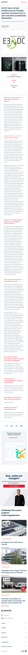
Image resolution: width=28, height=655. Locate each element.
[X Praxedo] (23, 651)
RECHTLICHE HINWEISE (6, 646)
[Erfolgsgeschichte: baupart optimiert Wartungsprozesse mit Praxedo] (14, 556)
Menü (25, 2)
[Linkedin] (11, 426)
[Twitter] (16, 426)
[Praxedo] (4, 2)
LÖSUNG (3, 623)
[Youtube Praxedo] (26, 651)
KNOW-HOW (4, 637)
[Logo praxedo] (14, 610)
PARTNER (3, 627)
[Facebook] (7, 426)
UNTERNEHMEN (4, 642)
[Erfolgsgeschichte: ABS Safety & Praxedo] (14, 528)
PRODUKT (3, 632)
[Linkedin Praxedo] (21, 651)
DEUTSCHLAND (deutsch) (8, 618)
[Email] (21, 426)
